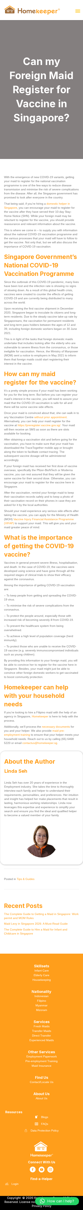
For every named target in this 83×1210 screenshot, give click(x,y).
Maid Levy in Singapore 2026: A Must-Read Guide (36, 923)
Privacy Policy (41, 1206)
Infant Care (41, 970)
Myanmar (41, 1005)
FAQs (44, 1123)
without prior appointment (50, 417)
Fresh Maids (42, 1026)
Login (15, 1183)
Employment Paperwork (41, 1056)
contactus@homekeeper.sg (39, 743)
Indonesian (41, 996)
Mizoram (41, 1010)
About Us (41, 1098)
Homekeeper (40, 716)
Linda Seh (15, 771)
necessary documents (56, 726)
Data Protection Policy (45, 1130)
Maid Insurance (41, 1065)
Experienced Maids (41, 1040)
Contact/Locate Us (41, 1082)
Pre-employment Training (41, 1061)
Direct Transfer (41, 1035)
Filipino (41, 1000)
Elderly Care (41, 975)
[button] (57, 1201)
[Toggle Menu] (77, 11)
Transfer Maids (41, 1031)
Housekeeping (41, 979)
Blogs (44, 1117)
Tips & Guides (25, 879)
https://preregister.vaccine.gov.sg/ (39, 425)
